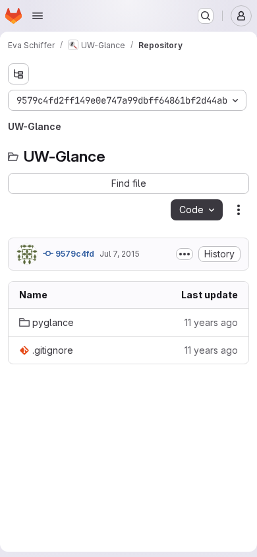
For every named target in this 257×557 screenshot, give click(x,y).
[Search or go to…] (206, 16)
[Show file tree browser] (18, 73)
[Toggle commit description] (184, 254)
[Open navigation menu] (37, 15)
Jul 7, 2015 (120, 254)
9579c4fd (73, 254)
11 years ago (211, 322)
